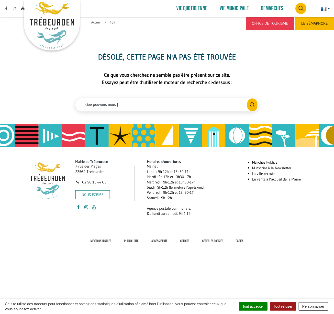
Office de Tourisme (270, 23)
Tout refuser (283, 306)
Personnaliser (313, 306)
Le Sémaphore (314, 23)
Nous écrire (92, 194)
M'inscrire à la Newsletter (271, 168)
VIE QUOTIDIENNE (191, 8)
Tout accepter (253, 306)
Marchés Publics (264, 162)
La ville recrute (263, 173)
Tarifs (240, 241)
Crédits (184, 241)
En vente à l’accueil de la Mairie (276, 179)
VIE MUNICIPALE (234, 8)
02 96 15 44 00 (94, 182)
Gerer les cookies (212, 241)
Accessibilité (159, 241)
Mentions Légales (100, 241)
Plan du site (131, 241)
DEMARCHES (272, 8)
